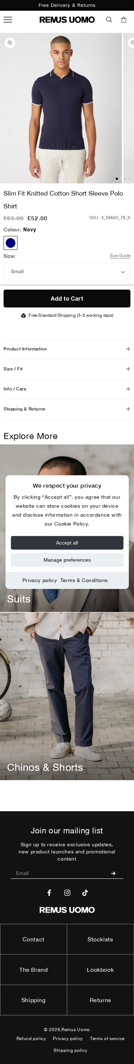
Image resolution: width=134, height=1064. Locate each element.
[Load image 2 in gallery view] (121, 179)
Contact (34, 939)
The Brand (33, 969)
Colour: (20, 229)
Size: (10, 256)
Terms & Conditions (84, 580)
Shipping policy (71, 1050)
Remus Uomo (75, 1029)
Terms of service (107, 1038)
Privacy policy (40, 580)
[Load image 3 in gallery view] (125, 179)
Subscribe (116, 873)
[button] (109, 20)
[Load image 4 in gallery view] (130, 179)
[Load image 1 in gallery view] (117, 179)
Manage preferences (67, 560)
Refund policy (31, 1038)
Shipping (33, 1000)
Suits (19, 599)
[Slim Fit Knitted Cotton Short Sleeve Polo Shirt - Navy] (10, 243)
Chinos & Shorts (45, 767)
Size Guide (120, 255)
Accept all (67, 543)
